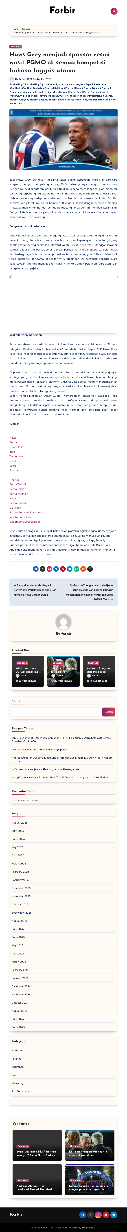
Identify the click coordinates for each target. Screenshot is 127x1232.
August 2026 (20, 822)
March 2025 (19, 961)
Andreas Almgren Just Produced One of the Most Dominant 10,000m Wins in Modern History (62, 759)
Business (16, 46)
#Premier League (49, 96)
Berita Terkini (17, 484)
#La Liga (47, 92)
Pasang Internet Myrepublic (26, 512)
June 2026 (18, 839)
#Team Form (95, 99)
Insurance (18, 1066)
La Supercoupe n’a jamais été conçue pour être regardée (45, 769)
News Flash (16, 447)
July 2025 (18, 929)
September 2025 (22, 912)
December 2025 (21, 888)
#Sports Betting (38, 99)
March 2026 (19, 863)
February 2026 (20, 871)
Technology (16, 456)
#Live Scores (60, 92)
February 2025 (20, 970)
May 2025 (17, 945)
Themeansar (89, 1227)
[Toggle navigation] (11, 11)
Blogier (73, 1227)
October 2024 (20, 1002)
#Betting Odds (20, 84)
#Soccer (74, 96)
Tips (11, 475)
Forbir (62, 11)
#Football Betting (53, 88)
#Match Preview (90, 92)
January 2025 (20, 978)
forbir (22, 79)
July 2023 (18, 1019)
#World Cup (15, 103)
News (12, 437)
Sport (12, 465)
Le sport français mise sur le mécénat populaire (40, 749)
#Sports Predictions (76, 99)
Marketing (18, 1083)
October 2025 (20, 904)
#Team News (110, 99)
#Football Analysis (31, 88)
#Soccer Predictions (91, 96)
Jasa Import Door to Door (24, 521)
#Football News (72, 88)
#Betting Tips (37, 84)
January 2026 (20, 880)
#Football (14, 88)
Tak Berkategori (21, 1091)
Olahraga (15, 507)
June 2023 (18, 1027)
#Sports (107, 96)
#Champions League (72, 84)
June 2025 (18, 937)
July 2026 (18, 830)
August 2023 (19, 1010)
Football (14, 470)
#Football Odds (90, 88)
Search (17, 701)
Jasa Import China (20, 517)
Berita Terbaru (18, 489)
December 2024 (21, 986)
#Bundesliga (53, 84)
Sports (13, 461)
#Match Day (74, 92)
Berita (13, 442)
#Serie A (63, 96)
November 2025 (21, 896)
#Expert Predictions (95, 84)
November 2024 (21, 994)
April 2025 (18, 953)
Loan (15, 1075)
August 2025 (19, 920)
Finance (14, 479)
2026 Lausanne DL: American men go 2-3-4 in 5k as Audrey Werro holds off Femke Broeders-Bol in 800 (61, 740)
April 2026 (18, 855)
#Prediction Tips (29, 96)
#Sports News (56, 99)
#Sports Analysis (18, 99)
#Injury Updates (32, 92)
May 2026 (18, 847)
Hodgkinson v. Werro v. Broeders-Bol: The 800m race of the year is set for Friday (60, 777)
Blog (12, 451)
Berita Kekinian (18, 493)
